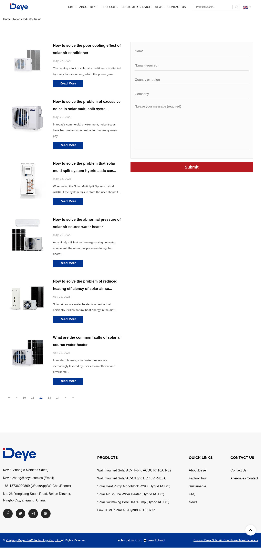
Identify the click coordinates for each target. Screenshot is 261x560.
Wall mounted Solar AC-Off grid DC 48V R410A (131, 478)
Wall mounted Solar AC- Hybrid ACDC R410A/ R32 (134, 470)
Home (71, 7)
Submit (192, 167)
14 (57, 397)
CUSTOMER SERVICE (136, 7)
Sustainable (197, 486)
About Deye (88, 7)
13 (49, 397)
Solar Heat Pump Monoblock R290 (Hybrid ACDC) (133, 486)
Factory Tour (198, 478)
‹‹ (9, 397)
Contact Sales (185, 13)
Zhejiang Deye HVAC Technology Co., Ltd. (33, 540)
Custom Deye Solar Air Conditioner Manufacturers (226, 540)
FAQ (192, 494)
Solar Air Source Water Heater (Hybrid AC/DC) (130, 494)
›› (73, 397)
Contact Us (176, 7)
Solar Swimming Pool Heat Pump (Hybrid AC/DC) (133, 502)
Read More (68, 83)
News (159, 7)
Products (109, 7)
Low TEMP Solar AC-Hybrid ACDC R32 (126, 510)
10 (24, 397)
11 (32, 397)
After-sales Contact (244, 478)
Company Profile (97, 13)
